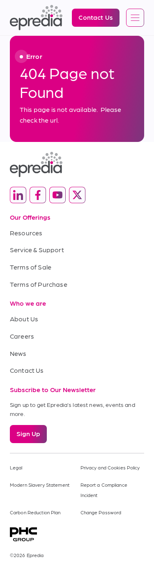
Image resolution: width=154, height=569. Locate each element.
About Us (24, 319)
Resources (26, 233)
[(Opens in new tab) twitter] (77, 195)
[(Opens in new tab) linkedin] (18, 195)
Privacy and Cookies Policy (110, 467)
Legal (16, 467)
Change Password (101, 512)
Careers (22, 336)
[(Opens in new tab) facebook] (38, 195)
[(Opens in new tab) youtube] (57, 195)
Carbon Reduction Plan (35, 512)
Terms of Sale (30, 267)
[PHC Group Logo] (77, 534)
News (18, 353)
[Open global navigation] (135, 18)
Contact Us (27, 370)
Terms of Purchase (38, 284)
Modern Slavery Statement (39, 485)
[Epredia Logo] (77, 164)
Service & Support (37, 249)
